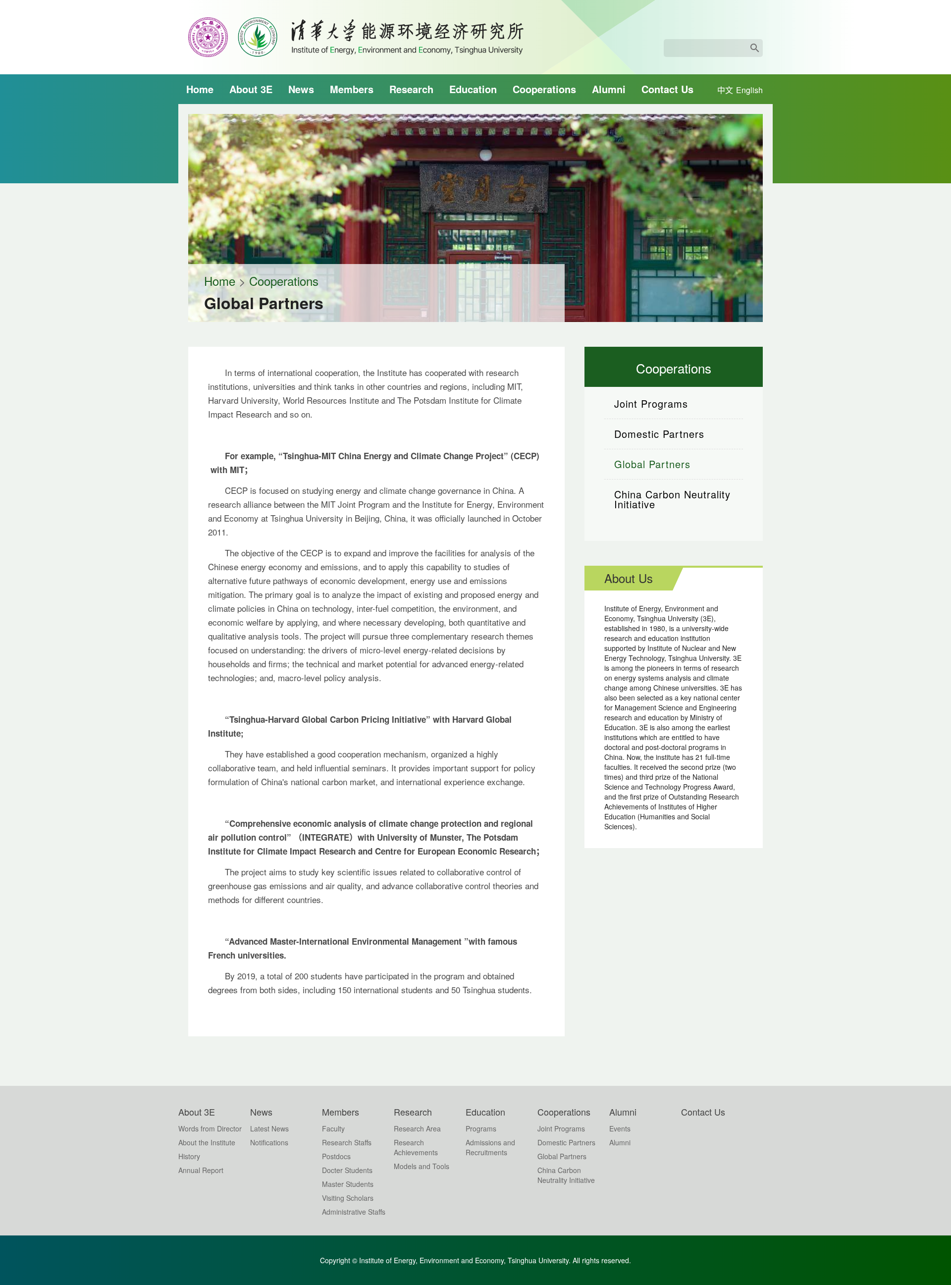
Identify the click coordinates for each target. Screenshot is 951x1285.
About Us (628, 578)
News (301, 89)
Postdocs (336, 1156)
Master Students (347, 1184)
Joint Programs (651, 403)
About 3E (250, 89)
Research (411, 89)
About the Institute (206, 1142)
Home (199, 89)
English (749, 90)
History (189, 1156)
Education (473, 89)
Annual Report (200, 1170)
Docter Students (347, 1170)
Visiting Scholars (347, 1198)
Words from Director (210, 1128)
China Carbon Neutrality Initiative (672, 499)
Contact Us (667, 89)
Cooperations (544, 89)
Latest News (269, 1128)
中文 (725, 90)
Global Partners (652, 464)
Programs (481, 1128)
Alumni (609, 89)
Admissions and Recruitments (490, 1147)
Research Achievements (416, 1147)
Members (351, 89)
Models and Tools (421, 1166)
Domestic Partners (659, 434)
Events (620, 1128)
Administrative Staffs (353, 1212)
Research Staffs (346, 1142)
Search (755, 48)
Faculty (333, 1128)
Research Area (417, 1128)
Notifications (269, 1142)
